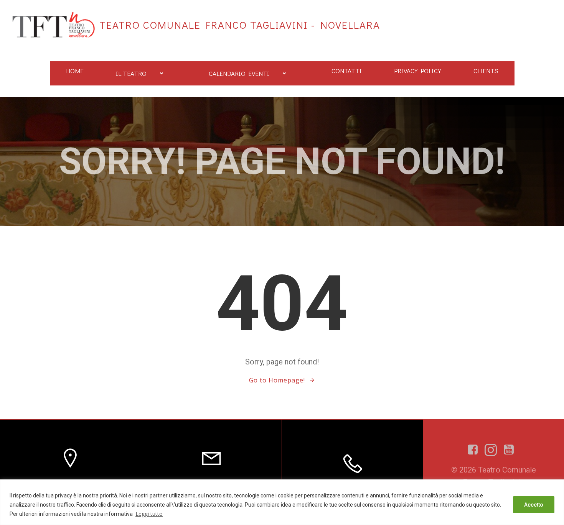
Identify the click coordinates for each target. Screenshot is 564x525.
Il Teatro (131, 73)
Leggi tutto (149, 513)
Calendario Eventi (239, 73)
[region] (282, 502)
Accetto (533, 505)
